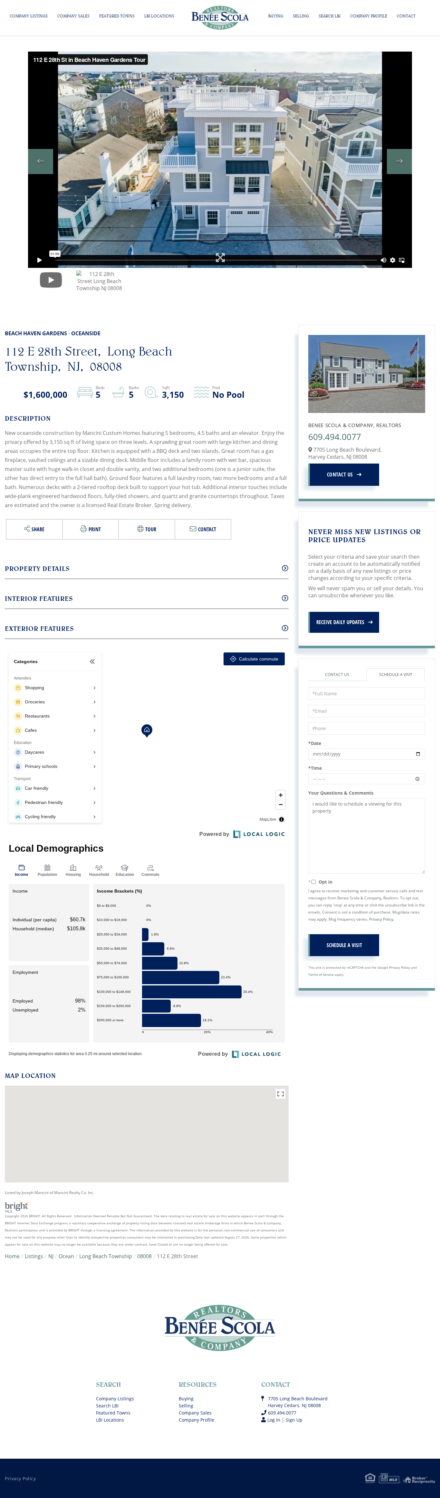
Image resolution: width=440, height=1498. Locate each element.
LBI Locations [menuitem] (159, 16)
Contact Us (340, 474)
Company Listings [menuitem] (29, 16)
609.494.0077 (334, 436)
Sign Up (294, 1420)
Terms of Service (321, 975)
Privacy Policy (381, 919)
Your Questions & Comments (340, 793)
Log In (273, 1420)
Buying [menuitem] (275, 16)
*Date (314, 743)
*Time (315, 768)
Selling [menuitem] (301, 16)
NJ (50, 1256)
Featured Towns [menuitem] (117, 16)
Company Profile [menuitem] (368, 16)
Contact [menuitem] (406, 16)
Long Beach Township (105, 1256)
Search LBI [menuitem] (329, 16)
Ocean (66, 1256)
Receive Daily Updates (340, 622)
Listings (34, 1256)
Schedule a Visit (395, 674)
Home (12, 1256)
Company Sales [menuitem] (73, 16)
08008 (144, 1256)
